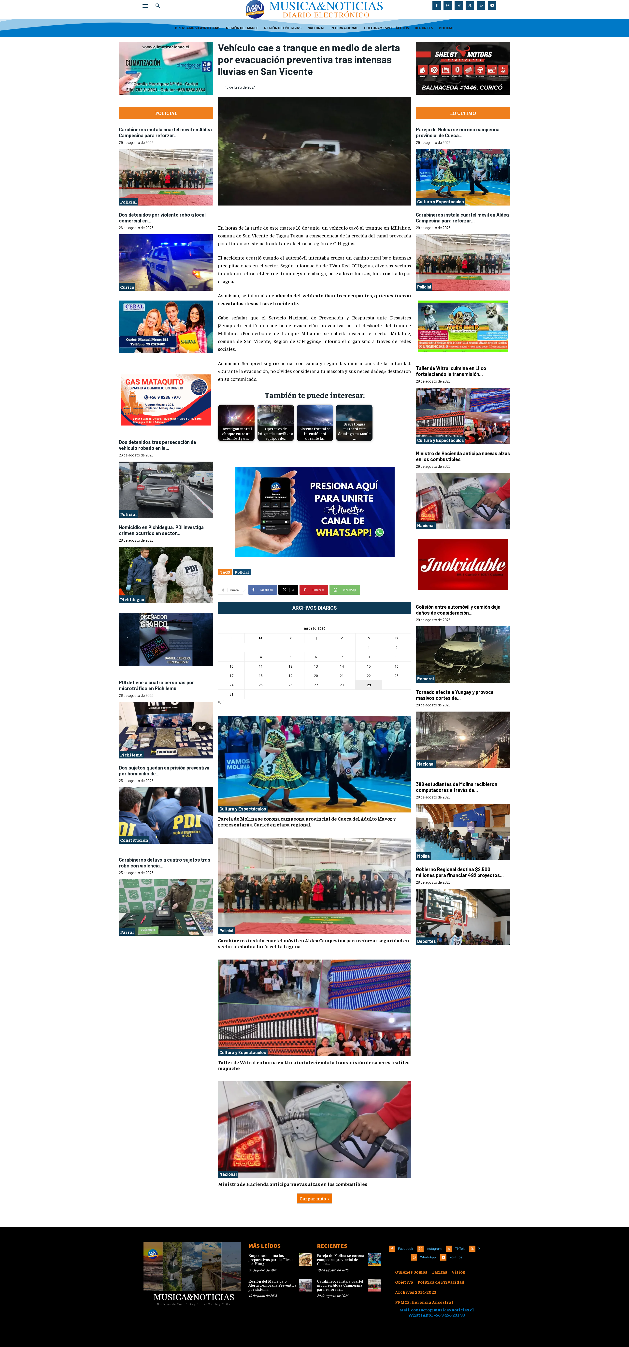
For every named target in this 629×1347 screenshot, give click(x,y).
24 (231, 685)
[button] (158, 6)
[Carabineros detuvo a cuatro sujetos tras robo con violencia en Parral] (166, 907)
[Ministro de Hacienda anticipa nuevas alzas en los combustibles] (314, 1129)
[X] (470, 5)
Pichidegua (132, 599)
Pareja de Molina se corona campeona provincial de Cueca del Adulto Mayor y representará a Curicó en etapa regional (307, 821)
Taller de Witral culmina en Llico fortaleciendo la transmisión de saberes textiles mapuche (314, 1065)
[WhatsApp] (481, 5)
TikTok (460, 1249)
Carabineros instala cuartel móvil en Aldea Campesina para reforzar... (165, 132)
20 (316, 675)
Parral (127, 932)
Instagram (434, 1249)
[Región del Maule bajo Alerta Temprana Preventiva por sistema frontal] (305, 1285)
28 (342, 685)
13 (316, 666)
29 (369, 685)
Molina (423, 856)
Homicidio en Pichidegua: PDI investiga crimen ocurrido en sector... (161, 530)
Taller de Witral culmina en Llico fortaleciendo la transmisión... (451, 371)
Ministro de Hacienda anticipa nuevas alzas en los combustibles (292, 1184)
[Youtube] (492, 5)
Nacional (228, 1174)
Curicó (127, 287)
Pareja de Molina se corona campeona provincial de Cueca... (458, 132)
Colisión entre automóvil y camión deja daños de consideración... (458, 610)
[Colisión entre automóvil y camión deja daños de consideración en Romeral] (463, 654)
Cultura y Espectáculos (242, 808)
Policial (128, 202)
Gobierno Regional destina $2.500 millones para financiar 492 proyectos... (460, 872)
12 (290, 666)
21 (342, 675)
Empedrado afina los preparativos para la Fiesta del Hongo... (271, 1259)
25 (261, 685)
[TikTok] (459, 5)
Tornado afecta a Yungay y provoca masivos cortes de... (455, 695)
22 (369, 675)
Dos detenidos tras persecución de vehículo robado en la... (157, 445)
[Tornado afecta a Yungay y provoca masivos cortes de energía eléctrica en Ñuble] (463, 740)
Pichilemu (131, 754)
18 (261, 675)
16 (397, 666)
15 (369, 666)
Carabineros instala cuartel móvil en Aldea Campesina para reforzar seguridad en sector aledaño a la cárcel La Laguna (313, 943)
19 (290, 675)
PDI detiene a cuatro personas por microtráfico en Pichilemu (156, 685)
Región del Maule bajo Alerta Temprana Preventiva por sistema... (272, 1285)
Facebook (405, 1249)
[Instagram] (447, 5)
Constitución (134, 839)
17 (231, 675)
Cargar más (313, 1198)
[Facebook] (436, 5)
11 (261, 666)
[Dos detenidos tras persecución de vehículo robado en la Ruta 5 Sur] (166, 490)
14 (342, 666)
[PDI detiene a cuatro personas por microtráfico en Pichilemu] (166, 730)
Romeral (425, 678)
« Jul (221, 701)
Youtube (455, 1257)
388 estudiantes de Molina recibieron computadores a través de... (456, 787)
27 (316, 685)
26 (290, 685)
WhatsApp (428, 1257)
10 (231, 666)
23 (397, 675)
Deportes (426, 941)
